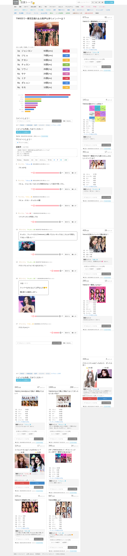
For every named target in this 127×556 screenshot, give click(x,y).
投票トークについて (19, 554)
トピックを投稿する (24, 132)
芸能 (20, 6)
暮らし (40, 6)
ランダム (88, 6)
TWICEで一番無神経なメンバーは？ (95, 21)
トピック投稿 (109, 2)
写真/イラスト (61, 10)
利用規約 (37, 554)
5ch (36, 160)
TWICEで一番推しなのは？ (92, 285)
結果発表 (68, 13)
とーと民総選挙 (59, 13)
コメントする (56, 121)
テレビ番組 (40, 10)
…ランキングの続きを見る (22, 421)
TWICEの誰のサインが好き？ (93, 104)
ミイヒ (22, 483)
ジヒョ (105, 398)
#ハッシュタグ (99, 10)
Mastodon (26, 160)
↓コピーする (25, 147)
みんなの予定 (44, 13)
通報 (45, 164)
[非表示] (39, 136)
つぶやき (108, 10)
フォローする (44, 136)
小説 (73, 10)
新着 (82, 6)
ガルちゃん (43, 160)
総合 (15, 6)
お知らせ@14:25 (89, 13)
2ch (32, 160)
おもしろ (61, 6)
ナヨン (48, 125)
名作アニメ (17, 10)
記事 (54, 10)
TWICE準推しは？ (54, 500)
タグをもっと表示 (56, 125)
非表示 (48, 164)
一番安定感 (29, 125)
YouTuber (48, 10)
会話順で (31, 434)
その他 (77, 6)
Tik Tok (50, 160)
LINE (65, 160)
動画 (69, 10)
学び (46, 6)
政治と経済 (33, 6)
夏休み (51, 13)
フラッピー (28, 13)
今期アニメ (24, 10)
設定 (98, 13)
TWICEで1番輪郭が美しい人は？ (26, 500)
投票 (66, 51)
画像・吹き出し (67, 121)
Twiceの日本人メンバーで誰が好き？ (96, 234)
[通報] (35, 136)
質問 (15, 13)
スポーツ (26, 6)
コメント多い (102, 6)
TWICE (22, 125)
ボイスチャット (80, 10)
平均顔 (94, 6)
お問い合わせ (30, 554)
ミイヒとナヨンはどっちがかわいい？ (28, 450)
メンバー (41, 125)
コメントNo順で (21, 434)
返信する (67, 173)
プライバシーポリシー (48, 554)
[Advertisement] (46, 358)
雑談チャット (90, 10)
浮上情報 (21, 13)
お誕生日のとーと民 (77, 13)
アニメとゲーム (69, 6)
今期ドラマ (32, 10)
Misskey (19, 160)
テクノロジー (53, 6)
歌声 (35, 125)
